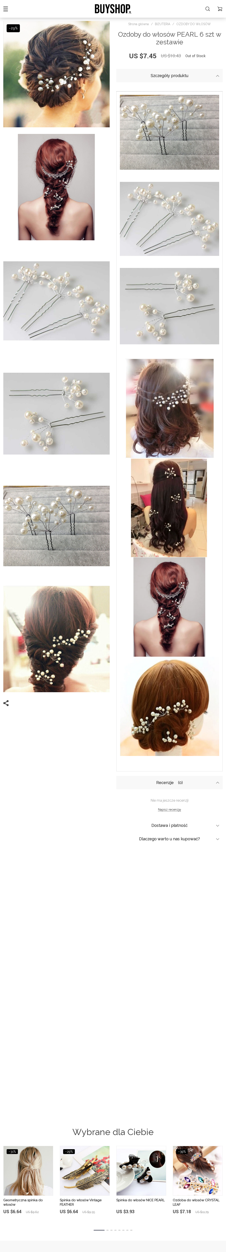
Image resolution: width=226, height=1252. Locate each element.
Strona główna (138, 24)
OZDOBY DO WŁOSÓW (193, 24)
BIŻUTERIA (162, 24)
